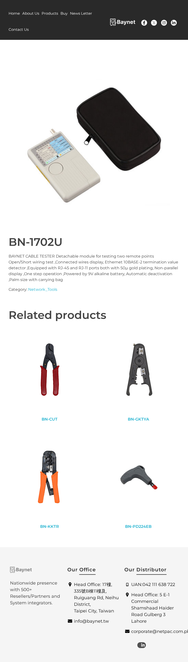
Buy (64, 13)
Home (14, 13)
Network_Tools (42, 289)
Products (50, 13)
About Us (30, 13)
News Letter (81, 13)
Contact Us (19, 29)
